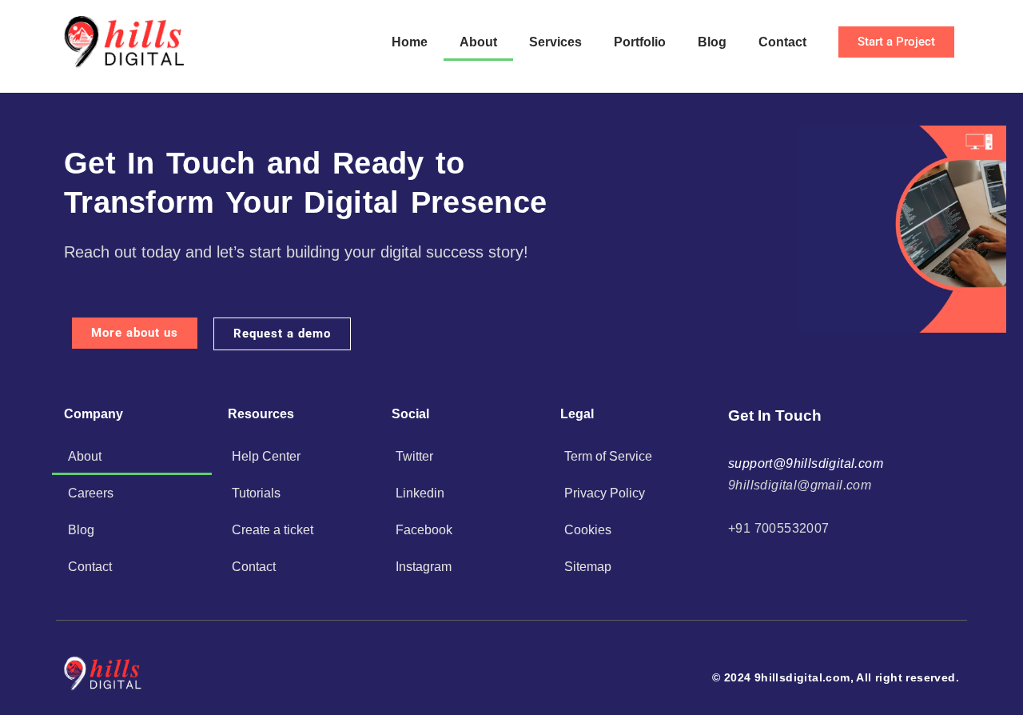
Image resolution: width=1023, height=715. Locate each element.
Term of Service (608, 456)
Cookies (587, 530)
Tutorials (256, 493)
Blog (712, 42)
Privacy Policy (604, 493)
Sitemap (587, 566)
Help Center (266, 456)
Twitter (414, 456)
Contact (782, 42)
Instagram (424, 566)
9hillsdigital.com (802, 677)
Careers (90, 493)
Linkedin (420, 493)
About (478, 42)
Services (555, 42)
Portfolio (640, 42)
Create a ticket (272, 530)
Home (410, 42)
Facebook (424, 530)
